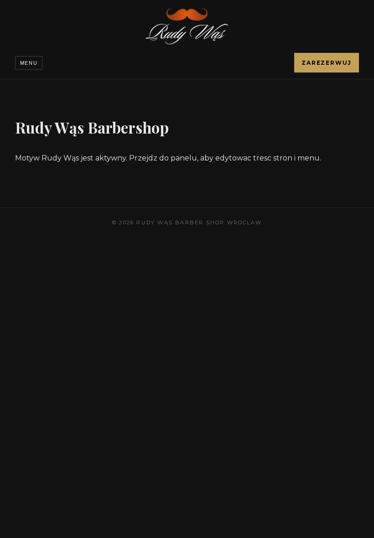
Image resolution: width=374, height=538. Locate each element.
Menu (29, 63)
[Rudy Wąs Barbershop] (187, 26)
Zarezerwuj (326, 62)
